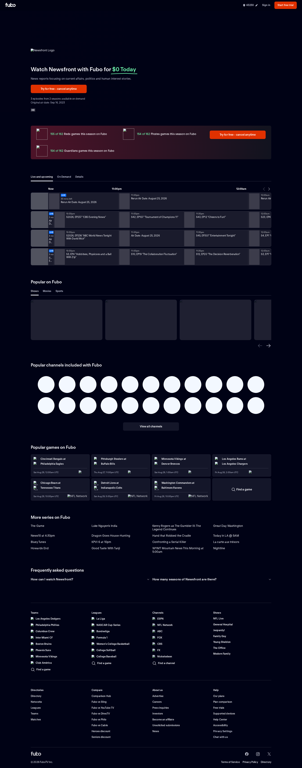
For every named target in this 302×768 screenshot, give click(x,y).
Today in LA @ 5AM (226, 535)
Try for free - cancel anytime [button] (59, 88)
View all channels (151, 426)
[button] (260, 345)
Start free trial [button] (286, 5)
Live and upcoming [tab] (42, 176)
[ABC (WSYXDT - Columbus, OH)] (39, 238)
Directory (266, 762)
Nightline (219, 548)
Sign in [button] (266, 5)
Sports (59, 291)
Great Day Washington (228, 526)
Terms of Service (230, 762)
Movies (47, 291)
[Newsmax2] (39, 201)
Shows (35, 291)
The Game (37, 526)
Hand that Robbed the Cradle (171, 535)
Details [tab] (79, 176)
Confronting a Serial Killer (169, 542)
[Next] (269, 189)
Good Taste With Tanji (106, 548)
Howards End (40, 548)
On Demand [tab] (64, 176)
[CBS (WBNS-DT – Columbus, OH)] (39, 219)
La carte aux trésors (226, 542)
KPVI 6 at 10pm (101, 542)
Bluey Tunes (38, 542)
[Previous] (264, 189)
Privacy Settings (222, 731)
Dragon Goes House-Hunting (111, 535)
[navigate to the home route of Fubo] (10, 5)
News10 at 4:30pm (43, 535)
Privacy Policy (250, 762)
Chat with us (220, 737)
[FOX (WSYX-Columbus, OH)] (39, 256)
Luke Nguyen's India (104, 526)
